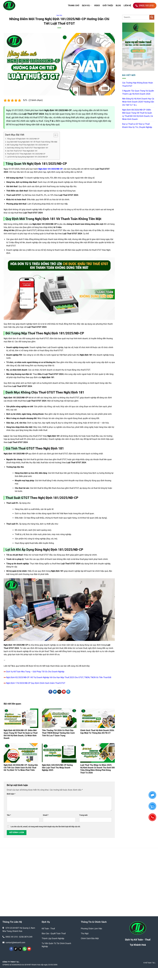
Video (97, 5)
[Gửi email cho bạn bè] (59, 692)
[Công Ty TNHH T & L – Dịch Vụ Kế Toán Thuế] (21, 5)
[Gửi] (151, 17)
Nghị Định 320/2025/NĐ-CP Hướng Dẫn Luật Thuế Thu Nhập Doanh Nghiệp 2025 (57, 767)
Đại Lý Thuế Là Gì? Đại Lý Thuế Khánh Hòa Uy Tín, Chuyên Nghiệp (137, 125)
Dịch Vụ (86, 5)
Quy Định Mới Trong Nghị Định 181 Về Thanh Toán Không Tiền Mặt (32, 142)
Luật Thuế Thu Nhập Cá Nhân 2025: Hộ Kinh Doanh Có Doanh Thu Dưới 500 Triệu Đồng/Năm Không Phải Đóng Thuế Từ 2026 (97, 769)
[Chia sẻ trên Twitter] (55, 692)
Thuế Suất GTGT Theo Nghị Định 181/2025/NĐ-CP (26, 154)
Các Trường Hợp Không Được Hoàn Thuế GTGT (137, 84)
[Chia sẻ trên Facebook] (50, 692)
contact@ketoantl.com (15, 942)
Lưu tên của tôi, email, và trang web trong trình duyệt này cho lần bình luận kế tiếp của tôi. (45, 827)
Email (46, 815)
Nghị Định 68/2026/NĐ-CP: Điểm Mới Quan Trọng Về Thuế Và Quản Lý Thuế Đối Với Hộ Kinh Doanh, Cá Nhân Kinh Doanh (21, 734)
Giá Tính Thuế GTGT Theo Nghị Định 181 (22, 151)
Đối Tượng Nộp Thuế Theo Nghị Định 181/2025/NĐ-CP (27, 145)
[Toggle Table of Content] (54, 135)
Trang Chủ (73, 5)
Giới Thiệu (108, 5)
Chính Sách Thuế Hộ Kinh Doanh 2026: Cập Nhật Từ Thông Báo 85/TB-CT (97, 731)
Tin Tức (59, 15)
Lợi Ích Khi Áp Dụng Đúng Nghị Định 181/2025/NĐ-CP (27, 157)
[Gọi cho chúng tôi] (25, 949)
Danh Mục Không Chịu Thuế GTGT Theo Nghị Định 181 (27, 148)
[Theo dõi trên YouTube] (29, 949)
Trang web (83, 815)
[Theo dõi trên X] (20, 949)
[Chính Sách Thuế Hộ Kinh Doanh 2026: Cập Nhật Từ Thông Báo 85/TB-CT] (97, 718)
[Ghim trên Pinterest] (64, 692)
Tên (9, 815)
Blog (118, 5)
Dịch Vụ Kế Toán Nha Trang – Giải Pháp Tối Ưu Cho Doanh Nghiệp (35, 671)
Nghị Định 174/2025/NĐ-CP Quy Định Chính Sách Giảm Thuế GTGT (35, 683)
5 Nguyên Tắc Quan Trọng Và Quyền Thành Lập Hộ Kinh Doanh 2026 (138, 92)
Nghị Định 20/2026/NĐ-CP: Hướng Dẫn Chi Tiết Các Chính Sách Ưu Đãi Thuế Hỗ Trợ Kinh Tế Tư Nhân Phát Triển (21, 767)
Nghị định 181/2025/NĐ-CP (50, 169)
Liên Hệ (127, 5)
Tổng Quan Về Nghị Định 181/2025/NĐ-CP (23, 139)
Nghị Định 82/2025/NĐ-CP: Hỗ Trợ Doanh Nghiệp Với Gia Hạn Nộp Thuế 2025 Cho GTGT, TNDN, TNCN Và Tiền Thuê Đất (58, 677)
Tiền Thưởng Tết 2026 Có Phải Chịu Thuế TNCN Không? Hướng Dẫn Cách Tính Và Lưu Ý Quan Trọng (58, 733)
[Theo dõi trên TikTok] (16, 949)
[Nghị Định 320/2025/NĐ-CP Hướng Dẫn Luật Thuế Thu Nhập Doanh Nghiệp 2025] (59, 753)
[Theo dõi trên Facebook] (11, 949)
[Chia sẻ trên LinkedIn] (68, 692)
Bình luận (11, 794)
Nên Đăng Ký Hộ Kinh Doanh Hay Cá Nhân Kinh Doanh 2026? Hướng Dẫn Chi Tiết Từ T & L (138, 102)
